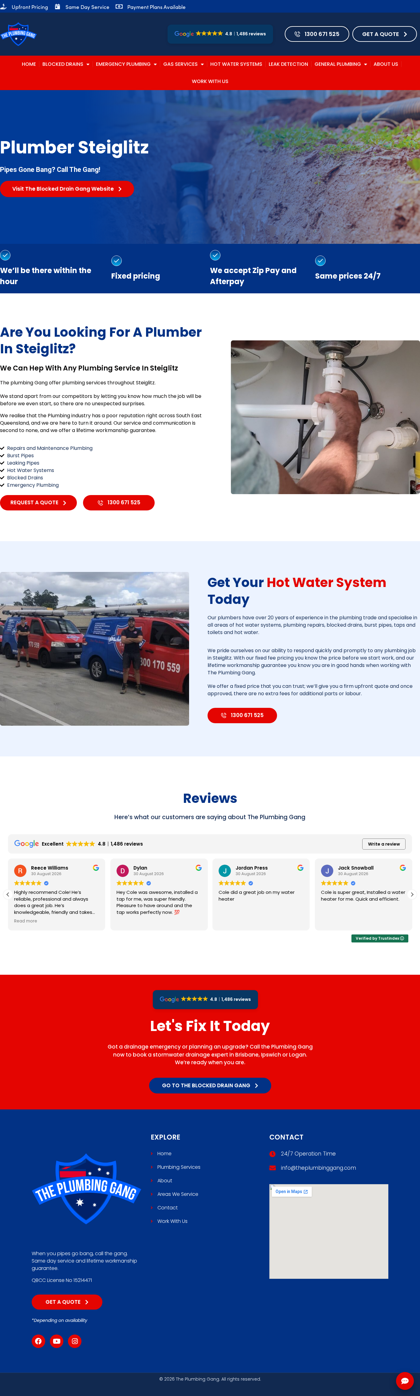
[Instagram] (74, 1341)
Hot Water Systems (236, 64)
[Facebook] (38, 1341)
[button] (412, 894)
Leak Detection (288, 64)
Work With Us (210, 81)
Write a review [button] (384, 844)
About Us (386, 64)
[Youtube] (56, 1341)
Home (29, 64)
